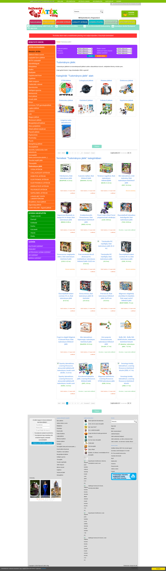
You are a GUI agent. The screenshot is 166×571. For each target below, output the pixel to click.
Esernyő (33, 219)
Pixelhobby (32, 138)
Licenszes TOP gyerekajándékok (40, 105)
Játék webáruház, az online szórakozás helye (122, 439)
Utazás (33, 233)
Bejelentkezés (85, 18)
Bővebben (44, 568)
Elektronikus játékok (40, 183)
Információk (97, 1)
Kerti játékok (33, 96)
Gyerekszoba (33, 87)
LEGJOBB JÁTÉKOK (63, 22)
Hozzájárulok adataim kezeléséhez (43, 433)
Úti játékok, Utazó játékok (37, 202)
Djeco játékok (60, 420)
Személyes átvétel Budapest (124, 26)
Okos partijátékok (34, 126)
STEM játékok (36, 169)
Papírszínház (33, 135)
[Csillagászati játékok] (86, 95)
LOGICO (31, 111)
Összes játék (35, 51)
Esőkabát (34, 223)
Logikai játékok (34, 108)
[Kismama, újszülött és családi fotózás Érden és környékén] (45, 501)
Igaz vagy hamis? (92, 427)
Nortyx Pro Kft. (133, 565)
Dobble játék (91, 443)
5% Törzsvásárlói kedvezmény (118, 453)
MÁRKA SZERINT (49, 22)
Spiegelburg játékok (35, 144)
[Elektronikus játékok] (66, 115)
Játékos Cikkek (84, 1)
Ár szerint (33, 255)
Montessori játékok (35, 120)
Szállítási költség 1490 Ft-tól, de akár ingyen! (121, 448)
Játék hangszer (34, 81)
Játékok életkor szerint (36, 54)
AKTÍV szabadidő (35, 60)
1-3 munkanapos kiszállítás (68, 26)
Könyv (31, 102)
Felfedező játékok (39, 189)
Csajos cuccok (36, 216)
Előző (63, 153)
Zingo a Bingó (91, 449)
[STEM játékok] (66, 95)
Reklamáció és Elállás (38, 4)
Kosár (119, 1)
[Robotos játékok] (106, 95)
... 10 (81, 153)
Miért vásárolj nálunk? (116, 431)
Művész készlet (60, 467)
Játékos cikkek (114, 468)
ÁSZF (112, 458)
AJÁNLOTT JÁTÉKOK (79, 22)
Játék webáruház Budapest (117, 436)
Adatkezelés (114, 461)
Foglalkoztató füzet (35, 75)
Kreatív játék (33, 99)
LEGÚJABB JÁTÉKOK (127, 22)
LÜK (30, 114)
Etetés (33, 236)
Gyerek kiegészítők (37, 213)
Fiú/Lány (32, 249)
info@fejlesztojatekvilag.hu (42, 1)
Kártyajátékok (60, 475)
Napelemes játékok (39, 193)
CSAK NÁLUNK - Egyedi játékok (40, 208)
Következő (87, 153)
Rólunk (60, 1)
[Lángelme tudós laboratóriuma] (66, 137)
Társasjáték (33, 163)
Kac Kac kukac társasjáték (94, 440)
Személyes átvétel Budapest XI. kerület (120, 450)
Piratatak (90, 436)
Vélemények (70, 1)
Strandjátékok (33, 147)
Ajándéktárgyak (34, 63)
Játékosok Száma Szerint (40, 252)
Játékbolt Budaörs (115, 433)
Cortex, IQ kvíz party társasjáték (96, 423)
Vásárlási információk (116, 455)
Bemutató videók (36, 42)
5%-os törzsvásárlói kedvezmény (98, 26)
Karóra (33, 226)
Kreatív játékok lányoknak (63, 449)
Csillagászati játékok (40, 173)
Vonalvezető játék (61, 472)
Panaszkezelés (114, 466)
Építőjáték (32, 72)
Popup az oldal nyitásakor (60, 4)
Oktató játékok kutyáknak (37, 129)
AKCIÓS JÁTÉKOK (111, 22)
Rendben (158, 568)
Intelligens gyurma (35, 90)
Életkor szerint (36, 246)
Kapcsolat (109, 1)
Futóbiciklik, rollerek (35, 84)
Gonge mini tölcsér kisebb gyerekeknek (97, 433)
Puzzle (31, 141)
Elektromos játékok (40, 179)
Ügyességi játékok (35, 205)
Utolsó (93, 153)
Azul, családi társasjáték (94, 430)
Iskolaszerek (33, 93)
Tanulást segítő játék (36, 160)
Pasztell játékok (34, 132)
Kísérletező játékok (40, 186)
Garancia (113, 463)
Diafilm (31, 69)
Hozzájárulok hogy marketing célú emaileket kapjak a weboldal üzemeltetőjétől (44, 438)
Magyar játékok (34, 117)
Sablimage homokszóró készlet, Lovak (97, 537)
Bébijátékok (33, 66)
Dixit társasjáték (92, 446)
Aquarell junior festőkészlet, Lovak (96, 513)
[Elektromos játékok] (126, 95)
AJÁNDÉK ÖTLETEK (96, 22)
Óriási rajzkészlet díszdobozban (95, 420)
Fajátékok (32, 78)
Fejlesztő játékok (35, 22)
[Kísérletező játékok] (86, 115)
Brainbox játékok (61, 441)
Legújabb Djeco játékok (37, 57)
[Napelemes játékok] (126, 115)
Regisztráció (95, 18)
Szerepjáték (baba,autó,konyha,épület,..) (66, 446)
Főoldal (58, 42)
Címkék (76, 4)
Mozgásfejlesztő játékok (37, 123)
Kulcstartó (34, 229)
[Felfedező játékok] (106, 115)
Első (59, 153)
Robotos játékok (38, 176)
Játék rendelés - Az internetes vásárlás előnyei (122, 441)
